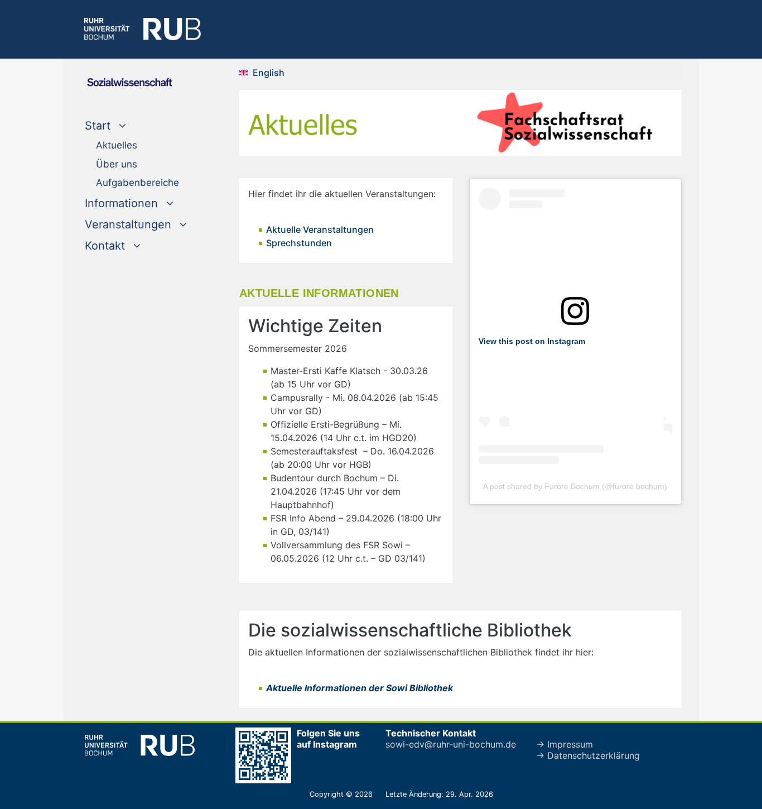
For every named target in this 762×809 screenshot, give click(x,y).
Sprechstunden (299, 242)
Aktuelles (116, 145)
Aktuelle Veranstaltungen (320, 229)
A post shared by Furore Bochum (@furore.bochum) (575, 486)
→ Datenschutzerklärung (588, 755)
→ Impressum (564, 744)
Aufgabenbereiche (137, 182)
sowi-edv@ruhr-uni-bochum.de (450, 744)
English (268, 72)
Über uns (116, 164)
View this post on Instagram (532, 341)
